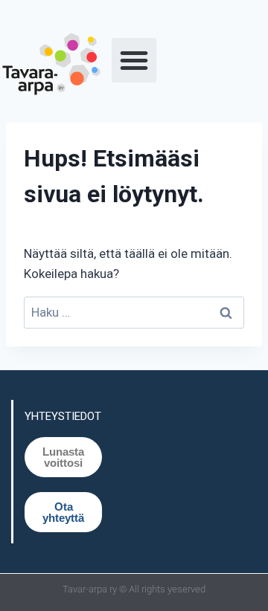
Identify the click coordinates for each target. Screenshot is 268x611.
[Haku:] (134, 312)
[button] (134, 60)
